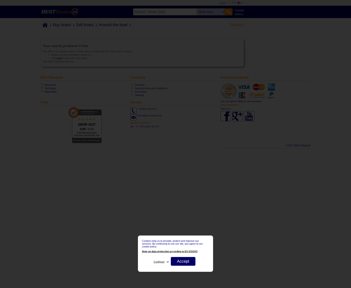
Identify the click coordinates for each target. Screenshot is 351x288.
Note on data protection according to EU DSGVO (169, 251)
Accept (183, 261)
